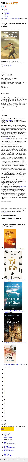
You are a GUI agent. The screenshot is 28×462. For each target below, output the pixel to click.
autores (5, 10)
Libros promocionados (9, 450)
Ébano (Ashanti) (7, 248)
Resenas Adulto (13, 18)
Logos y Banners (8, 437)
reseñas (5, 9)
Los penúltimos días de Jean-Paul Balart (13, 279)
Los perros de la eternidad (10, 310)
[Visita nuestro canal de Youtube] (5, 6)
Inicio (2, 18)
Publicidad (6, 434)
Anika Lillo (6, 435)
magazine (6, 14)
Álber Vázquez (7, 65)
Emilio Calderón (20, 364)
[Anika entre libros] (8, 425)
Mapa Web (6, 454)
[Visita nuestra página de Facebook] (1, 6)
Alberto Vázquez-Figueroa (18, 248)
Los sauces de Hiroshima (9, 364)
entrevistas (6, 12)
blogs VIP (6, 16)
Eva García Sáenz (8, 344)
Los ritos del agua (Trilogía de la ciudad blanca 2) (15, 342)
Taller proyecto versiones (9, 443)
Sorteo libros (7, 449)
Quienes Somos (7, 433)
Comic (5, 442)
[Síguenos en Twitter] (3, 6)
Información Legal (8, 455)
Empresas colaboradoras (9, 447)
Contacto (6, 452)
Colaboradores (7, 446)
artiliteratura (6, 13)
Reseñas (6, 18)
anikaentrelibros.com (5, 212)
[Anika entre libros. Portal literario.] (10, 4)
